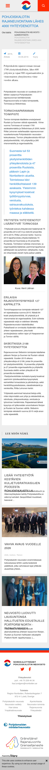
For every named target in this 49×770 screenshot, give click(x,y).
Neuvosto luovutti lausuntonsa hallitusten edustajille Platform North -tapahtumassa (24, 620)
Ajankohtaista (21, 35)
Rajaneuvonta (36, 707)
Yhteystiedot (35, 710)
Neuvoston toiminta (35, 704)
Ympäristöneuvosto (13, 710)
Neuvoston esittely (13, 704)
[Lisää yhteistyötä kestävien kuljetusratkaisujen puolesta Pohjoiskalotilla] (24, 453)
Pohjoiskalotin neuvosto (13, 701)
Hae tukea (13, 707)
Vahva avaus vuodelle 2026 (22, 546)
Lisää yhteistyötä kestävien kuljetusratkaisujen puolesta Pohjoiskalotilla (22, 482)
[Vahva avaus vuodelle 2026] (24, 522)
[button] (8, 5)
